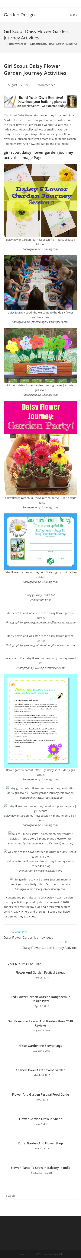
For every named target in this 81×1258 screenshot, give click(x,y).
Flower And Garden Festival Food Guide (40, 1094)
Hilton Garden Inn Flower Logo (40, 1046)
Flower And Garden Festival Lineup (40, 972)
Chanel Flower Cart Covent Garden (40, 1070)
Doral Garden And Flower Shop (40, 1143)
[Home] (5, 43)
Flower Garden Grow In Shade (40, 1119)
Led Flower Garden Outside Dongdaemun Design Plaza (40, 999)
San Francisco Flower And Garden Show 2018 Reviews (40, 1023)
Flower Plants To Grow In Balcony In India (40, 1168)
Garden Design (19, 14)
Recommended (45, 85)
